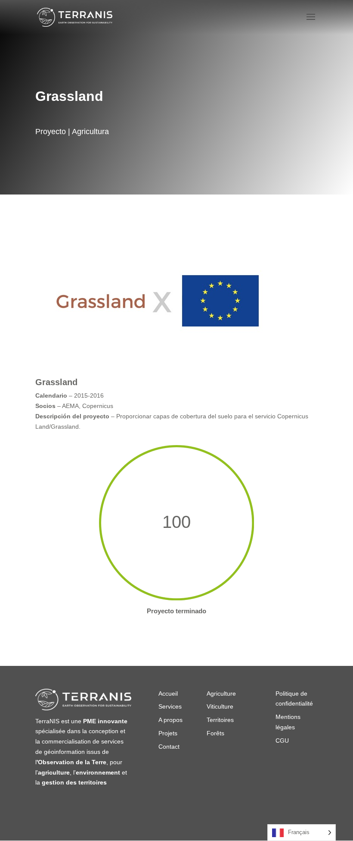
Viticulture (220, 706)
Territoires (220, 719)
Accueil (168, 693)
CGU (282, 740)
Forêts (216, 733)
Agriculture (221, 693)
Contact (169, 746)
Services (170, 706)
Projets (167, 733)
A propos (170, 719)
